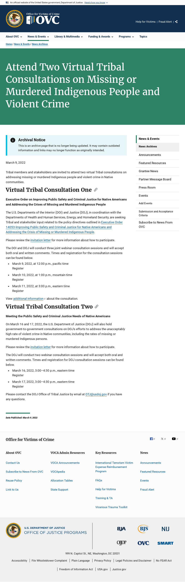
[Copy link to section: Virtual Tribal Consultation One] (94, 189)
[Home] (44, 18)
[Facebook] (154, 441)
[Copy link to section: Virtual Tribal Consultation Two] (95, 306)
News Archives (40, 44)
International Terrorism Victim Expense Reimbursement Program (114, 467)
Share (179, 24)
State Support (59, 489)
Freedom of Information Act (76, 569)
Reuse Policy (14, 480)
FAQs (98, 480)
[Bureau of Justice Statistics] (143, 534)
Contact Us (13, 462)
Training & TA (104, 498)
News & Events (22, 44)
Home (9, 44)
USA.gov (102, 569)
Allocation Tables (62, 480)
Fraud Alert (165, 21)
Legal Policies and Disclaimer (133, 560)
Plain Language (81, 560)
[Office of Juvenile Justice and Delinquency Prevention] (121, 546)
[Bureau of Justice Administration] (121, 531)
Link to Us (12, 489)
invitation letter (40, 240)
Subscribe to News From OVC (24, 471)
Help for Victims (146, 21)
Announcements (150, 462)
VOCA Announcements (65, 462)
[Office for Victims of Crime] (143, 545)
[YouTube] (176, 441)
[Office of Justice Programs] (14, 19)
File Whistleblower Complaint (49, 560)
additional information (28, 298)
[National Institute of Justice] (165, 532)
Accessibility (19, 560)
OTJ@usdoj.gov (96, 394)
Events (144, 480)
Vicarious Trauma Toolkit (111, 507)
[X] (165, 441)
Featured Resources (152, 471)
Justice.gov (119, 569)
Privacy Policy (102, 560)
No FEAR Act (164, 560)
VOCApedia (58, 471)
